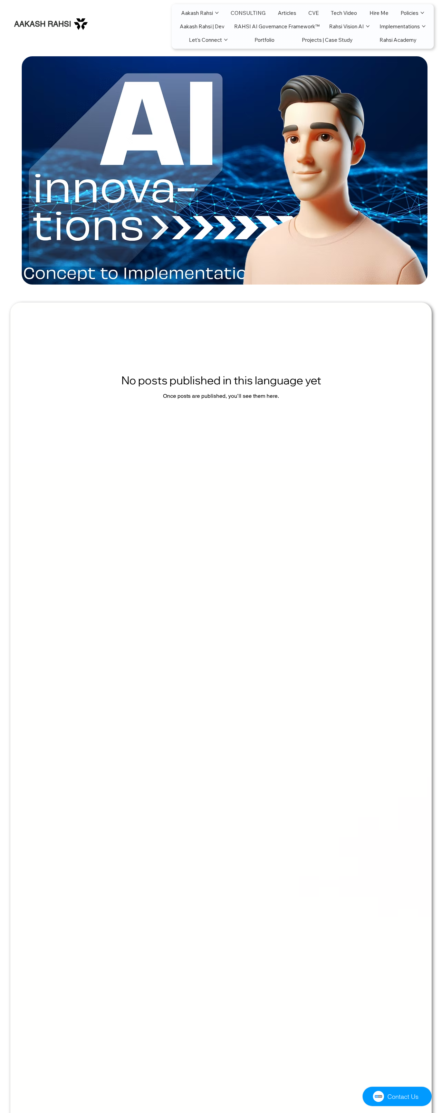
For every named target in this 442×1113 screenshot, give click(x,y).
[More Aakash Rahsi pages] (217, 13)
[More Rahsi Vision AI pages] (367, 26)
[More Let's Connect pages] (226, 39)
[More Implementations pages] (423, 26)
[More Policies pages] (422, 13)
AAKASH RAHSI (42, 24)
